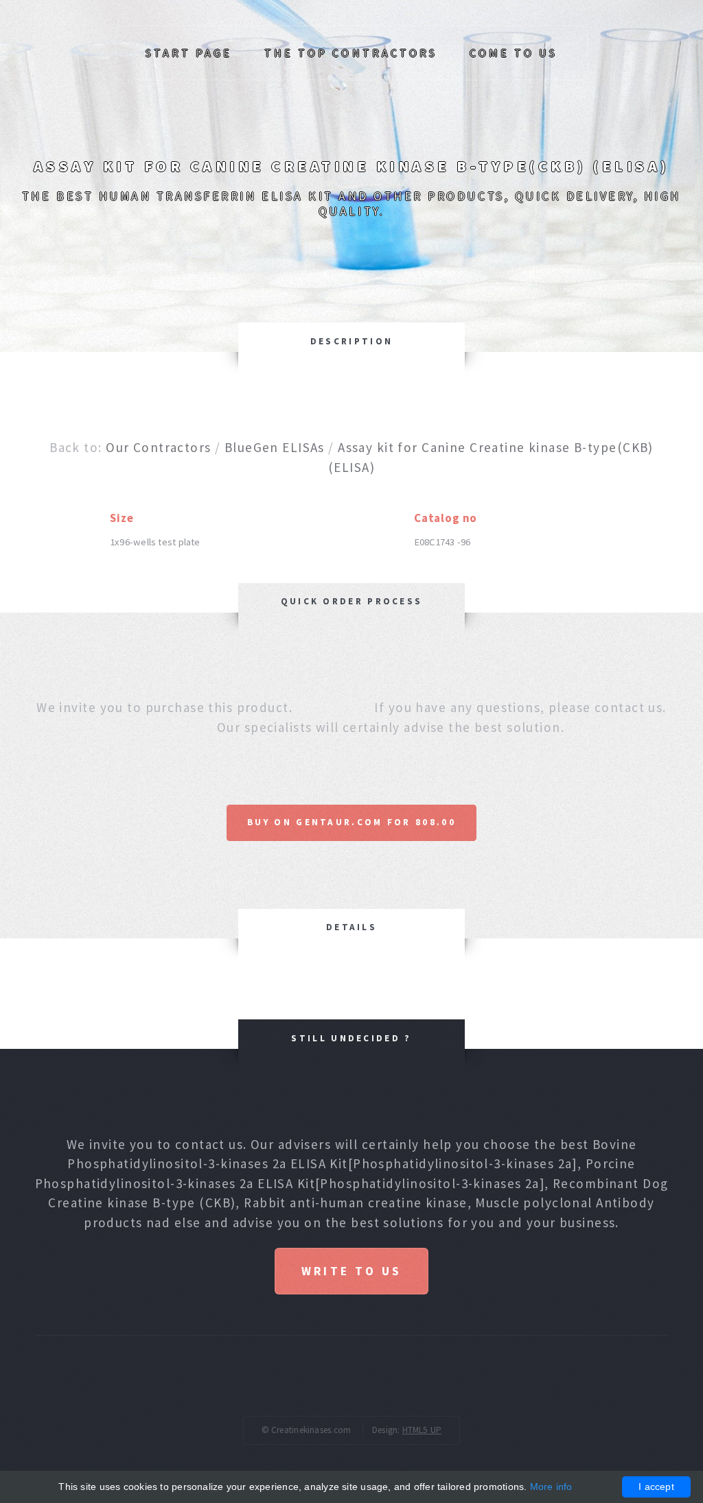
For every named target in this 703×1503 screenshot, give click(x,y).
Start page (189, 53)
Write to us (351, 1271)
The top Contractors (350, 53)
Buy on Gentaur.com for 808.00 (351, 822)
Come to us (513, 53)
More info (551, 1486)
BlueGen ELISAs (274, 447)
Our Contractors (158, 447)
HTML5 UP (422, 1430)
